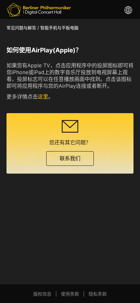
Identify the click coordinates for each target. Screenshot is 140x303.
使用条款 (70, 293)
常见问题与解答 (21, 27)
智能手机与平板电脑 (59, 27)
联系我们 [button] (70, 158)
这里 (43, 96)
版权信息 (42, 293)
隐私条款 (98, 293)
